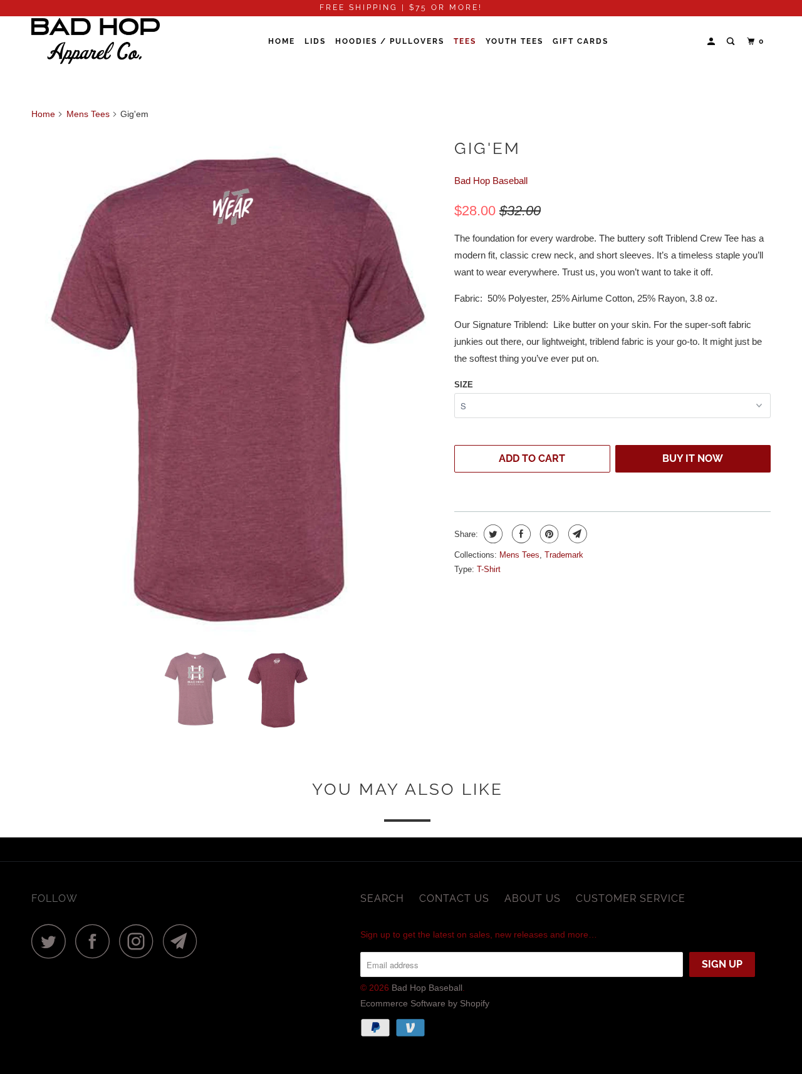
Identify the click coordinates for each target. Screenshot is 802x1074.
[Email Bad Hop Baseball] (183, 941)
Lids (315, 41)
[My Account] (712, 41)
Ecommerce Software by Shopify (424, 1003)
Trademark (563, 555)
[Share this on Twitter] (492, 533)
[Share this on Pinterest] (548, 533)
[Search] (731, 41)
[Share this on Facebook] (520, 533)
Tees (465, 41)
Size (463, 384)
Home (281, 41)
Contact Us (454, 898)
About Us (532, 898)
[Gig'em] (236, 385)
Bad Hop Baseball (491, 180)
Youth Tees (514, 41)
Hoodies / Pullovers (389, 41)
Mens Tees (519, 555)
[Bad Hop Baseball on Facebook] (96, 941)
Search (382, 898)
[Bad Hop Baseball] (95, 42)
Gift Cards (580, 41)
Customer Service (630, 898)
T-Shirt (489, 569)
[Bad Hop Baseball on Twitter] (52, 941)
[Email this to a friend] (576, 533)
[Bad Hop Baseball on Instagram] (139, 941)
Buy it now (692, 458)
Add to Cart (532, 458)
